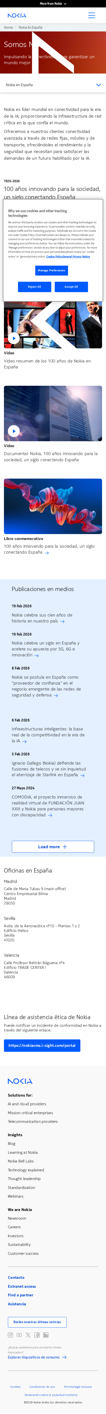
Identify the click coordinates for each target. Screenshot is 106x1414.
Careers (14, 1227)
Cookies (15, 1386)
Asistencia (17, 1304)
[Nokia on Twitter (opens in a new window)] (28, 1335)
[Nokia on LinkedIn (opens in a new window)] (45, 1335)
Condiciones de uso (42, 1386)
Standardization (21, 1187)
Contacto (16, 1277)
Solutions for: (20, 1095)
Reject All (34, 287)
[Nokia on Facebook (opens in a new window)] (37, 1335)
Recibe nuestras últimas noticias (37, 1322)
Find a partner (20, 1295)
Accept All (71, 287)
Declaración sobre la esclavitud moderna (51, 1395)
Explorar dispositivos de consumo (34, 1358)
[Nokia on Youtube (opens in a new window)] (19, 1335)
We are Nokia (20, 1209)
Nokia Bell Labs (21, 1161)
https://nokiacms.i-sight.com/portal (42, 1045)
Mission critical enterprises (30, 1112)
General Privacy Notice (76, 256)
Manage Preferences (51, 270)
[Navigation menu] (93, 17)
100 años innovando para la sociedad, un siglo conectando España (49, 549)
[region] (53, 250)
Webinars (15, 1196)
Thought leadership (24, 1178)
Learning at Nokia (23, 1152)
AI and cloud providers (27, 1104)
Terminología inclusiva (78, 1386)
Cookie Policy (54, 256)
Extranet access (22, 1286)
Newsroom (17, 1218)
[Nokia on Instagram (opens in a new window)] (10, 1335)
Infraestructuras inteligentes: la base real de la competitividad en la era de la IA (48, 735)
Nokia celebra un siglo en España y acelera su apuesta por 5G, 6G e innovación (45, 649)
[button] (53, 320)
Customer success (23, 1253)
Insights (15, 1134)
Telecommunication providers (33, 1121)
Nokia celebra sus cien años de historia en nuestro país (42, 618)
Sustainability (19, 1244)
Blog (11, 1143)
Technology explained (26, 1170)
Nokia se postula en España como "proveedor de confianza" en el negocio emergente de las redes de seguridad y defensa (46, 686)
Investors (15, 1236)
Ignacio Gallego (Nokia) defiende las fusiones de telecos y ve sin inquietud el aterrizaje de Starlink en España (49, 769)
